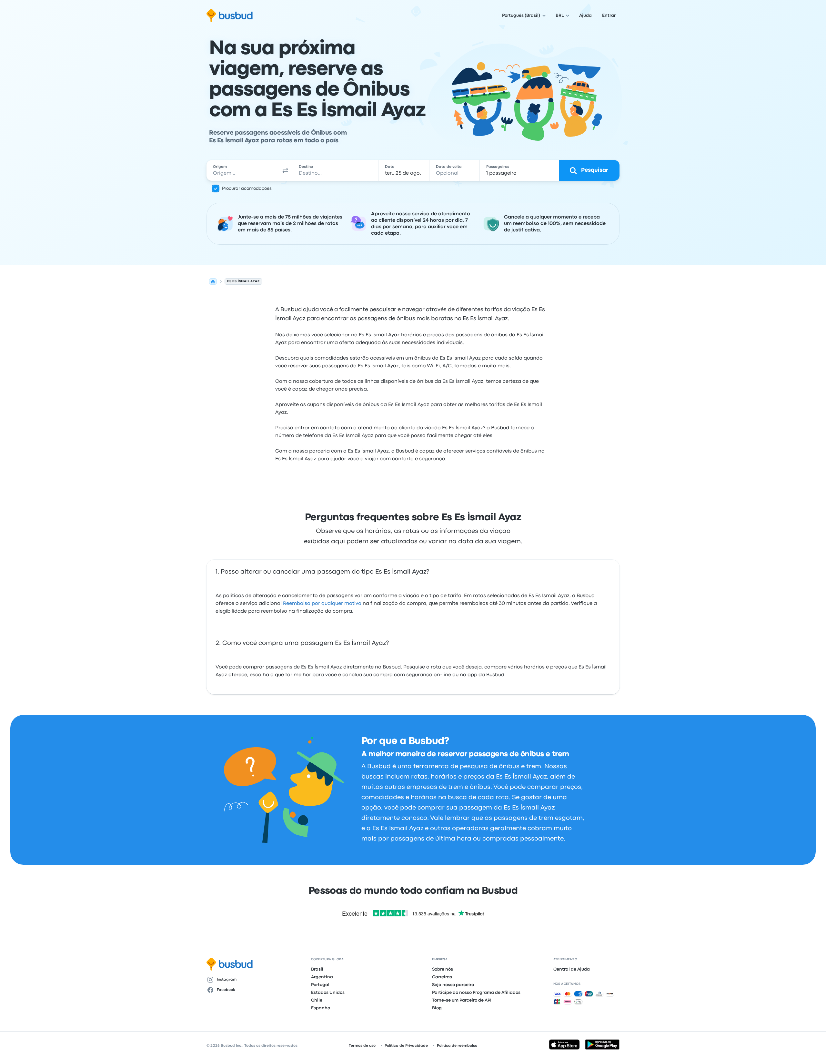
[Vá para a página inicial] (229, 15)
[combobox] (242, 170)
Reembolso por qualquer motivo (322, 603)
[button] (285, 170)
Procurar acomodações (247, 188)
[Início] (213, 281)
